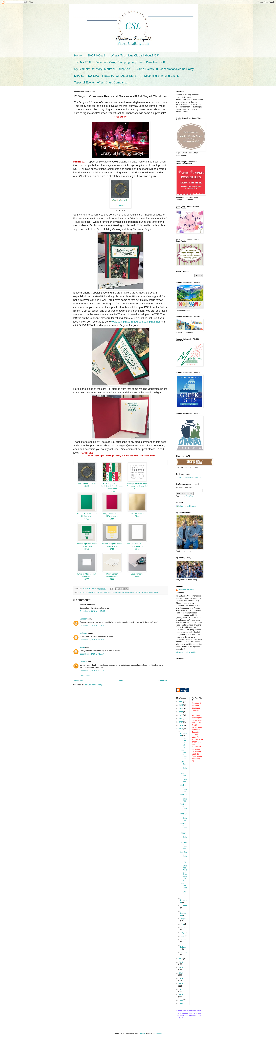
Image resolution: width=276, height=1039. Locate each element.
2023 (181, 712)
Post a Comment (83, 676)
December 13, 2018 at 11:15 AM (92, 611)
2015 (181, 968)
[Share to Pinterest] (127, 588)
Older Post (163, 681)
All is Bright (104, 592)
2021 (181, 719)
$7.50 (87, 549)
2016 (181, 962)
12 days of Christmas (87, 592)
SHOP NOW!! (96, 55)
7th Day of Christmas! (183, 807)
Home (78, 55)
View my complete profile (186, 652)
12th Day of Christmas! (183, 754)
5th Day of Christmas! (183, 826)
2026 (181, 702)
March (183, 940)
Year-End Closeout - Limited (183, 889)
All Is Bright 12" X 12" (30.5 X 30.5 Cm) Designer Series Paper (112, 486)
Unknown (83, 633)
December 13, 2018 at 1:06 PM (92, 626)
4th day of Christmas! (183, 836)
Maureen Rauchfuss (187, 590)
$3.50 (87, 486)
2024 (181, 709)
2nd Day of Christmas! (183, 855)
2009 (181, 1000)
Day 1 (110, 592)
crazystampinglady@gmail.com (188, 478)
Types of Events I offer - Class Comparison (101, 82)
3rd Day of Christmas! (183, 846)
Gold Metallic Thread (86, 483)
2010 (181, 995)
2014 (181, 973)
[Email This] (116, 588)
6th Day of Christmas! (183, 817)
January (184, 953)
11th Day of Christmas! (183, 766)
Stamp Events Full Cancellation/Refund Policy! (165, 69)
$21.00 (137, 489)
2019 (181, 725)
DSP (122, 592)
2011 (181, 989)
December (117, 592)
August (183, 919)
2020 (181, 722)
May (182, 933)
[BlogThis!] (119, 588)
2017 (181, 959)
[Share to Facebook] (124, 588)
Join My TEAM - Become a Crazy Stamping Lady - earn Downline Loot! (119, 62)
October (184, 906)
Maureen (83, 619)
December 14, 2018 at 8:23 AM (92, 671)
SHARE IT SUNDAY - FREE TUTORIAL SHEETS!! (106, 75)
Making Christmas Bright (149, 592)
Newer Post (78, 681)
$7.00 (87, 579)
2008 (181, 1004)
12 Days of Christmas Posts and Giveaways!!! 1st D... (183, 871)
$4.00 (137, 516)
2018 (97, 592)
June (183, 927)
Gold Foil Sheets (137, 513)
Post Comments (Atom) (93, 685)
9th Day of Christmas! (183, 788)
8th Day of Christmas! (183, 798)
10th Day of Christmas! (183, 777)
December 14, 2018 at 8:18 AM (92, 654)
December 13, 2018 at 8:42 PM (92, 640)
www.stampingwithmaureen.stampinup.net (135, 321)
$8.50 (87, 519)
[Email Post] (111, 589)
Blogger (159, 1033)
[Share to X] (121, 588)
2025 (181, 705)
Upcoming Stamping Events (161, 75)
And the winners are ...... (183, 743)
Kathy (82, 648)
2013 (181, 978)
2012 (181, 984)
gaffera (142, 1033)
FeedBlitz (189, 496)
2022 (181, 715)
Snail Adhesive (137, 574)
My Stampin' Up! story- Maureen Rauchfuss (102, 69)
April (183, 936)
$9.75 (137, 549)
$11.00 (112, 491)
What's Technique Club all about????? (135, 55)
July (182, 924)
